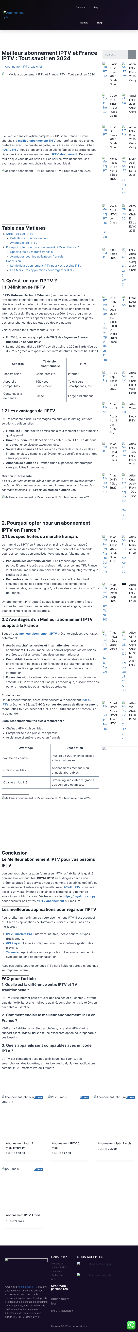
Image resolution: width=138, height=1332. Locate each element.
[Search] (132, 54)
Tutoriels (83, 22)
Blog (99, 22)
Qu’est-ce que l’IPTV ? (21, 233)
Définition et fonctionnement (29, 238)
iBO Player (13, 943)
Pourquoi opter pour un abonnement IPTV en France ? (42, 247)
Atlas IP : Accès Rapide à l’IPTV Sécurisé (115, 452)
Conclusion (13, 261)
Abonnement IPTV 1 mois (23, 1215)
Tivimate (12, 952)
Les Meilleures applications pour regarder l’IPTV (42, 270)
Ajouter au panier (110, 1158)
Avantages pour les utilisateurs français (36, 256)
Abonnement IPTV (27, 1286)
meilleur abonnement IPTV (37, 140)
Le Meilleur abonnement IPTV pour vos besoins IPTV (45, 265)
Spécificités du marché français (31, 251)
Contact (80, 7)
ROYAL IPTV (10, 149)
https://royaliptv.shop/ (79, 896)
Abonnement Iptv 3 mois (114, 1143)
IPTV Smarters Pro (19, 934)
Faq (95, 7)
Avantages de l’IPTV (23, 242)
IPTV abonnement (64, 154)
